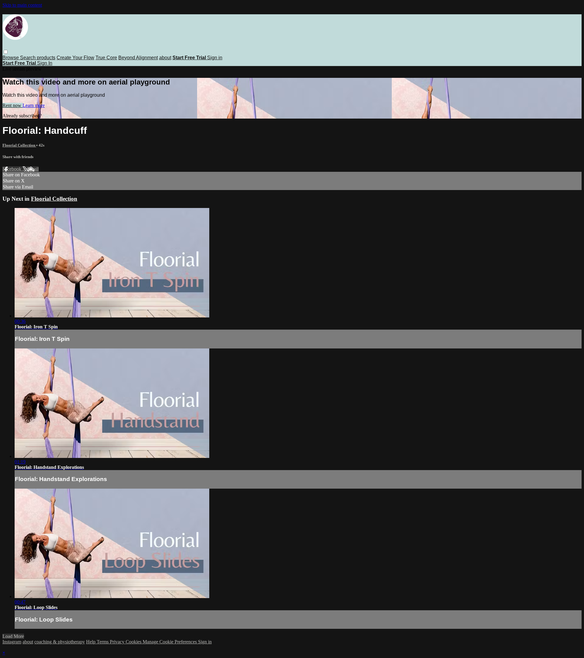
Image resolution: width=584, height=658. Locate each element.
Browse (11, 57)
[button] (6, 52)
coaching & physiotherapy (59, 641)
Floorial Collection (19, 145)
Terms (103, 641)
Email (33, 168)
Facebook (12, 168)
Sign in (214, 57)
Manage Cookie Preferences (170, 641)
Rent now (12, 105)
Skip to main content (22, 5)
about (165, 57)
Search (28, 57)
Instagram (11, 641)
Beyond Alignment (138, 57)
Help (91, 641)
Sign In (44, 63)
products (46, 57)
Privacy (118, 641)
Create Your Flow (75, 57)
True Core (106, 57)
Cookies (134, 641)
